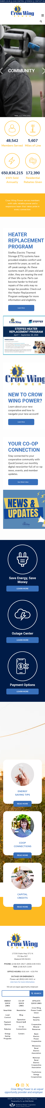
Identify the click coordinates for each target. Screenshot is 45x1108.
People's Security (36, 1018)
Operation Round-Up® (21, 1021)
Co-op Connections (21, 1028)
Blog (21, 1015)
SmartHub (7, 1010)
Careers (21, 1034)
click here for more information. (22, 982)
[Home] (23, 11)
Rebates (7, 1029)
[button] (1, 71)
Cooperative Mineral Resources (36, 1026)
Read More (22, 803)
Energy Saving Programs (7, 1036)
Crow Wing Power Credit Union (36, 1010)
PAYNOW (29, 1)
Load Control (7, 1016)
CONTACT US (40, 1)
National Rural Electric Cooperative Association (36, 1063)
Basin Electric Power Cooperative (36, 1037)
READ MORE (22, 855)
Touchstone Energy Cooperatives (36, 1074)
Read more (22, 907)
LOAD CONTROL (18, 1)
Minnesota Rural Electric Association (36, 1049)
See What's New (23, 482)
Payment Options (7, 1023)
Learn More (21, 308)
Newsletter (21, 1010)
